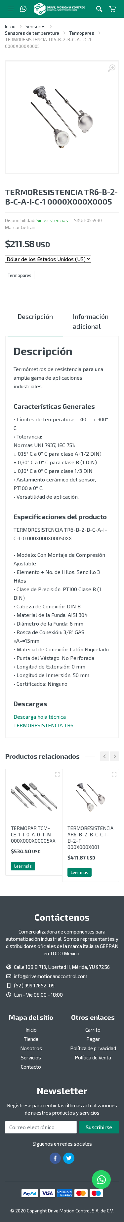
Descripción (35, 316)
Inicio (10, 26)
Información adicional (90, 321)
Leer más (23, 866)
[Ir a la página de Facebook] (55, 1158)
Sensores (35, 26)
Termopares (81, 33)
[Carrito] (112, 9)
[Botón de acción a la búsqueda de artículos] (99, 9)
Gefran (28, 227)
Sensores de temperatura (32, 33)
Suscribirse (99, 1127)
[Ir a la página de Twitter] (68, 1158)
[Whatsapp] (23, 9)
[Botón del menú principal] (11, 9)
